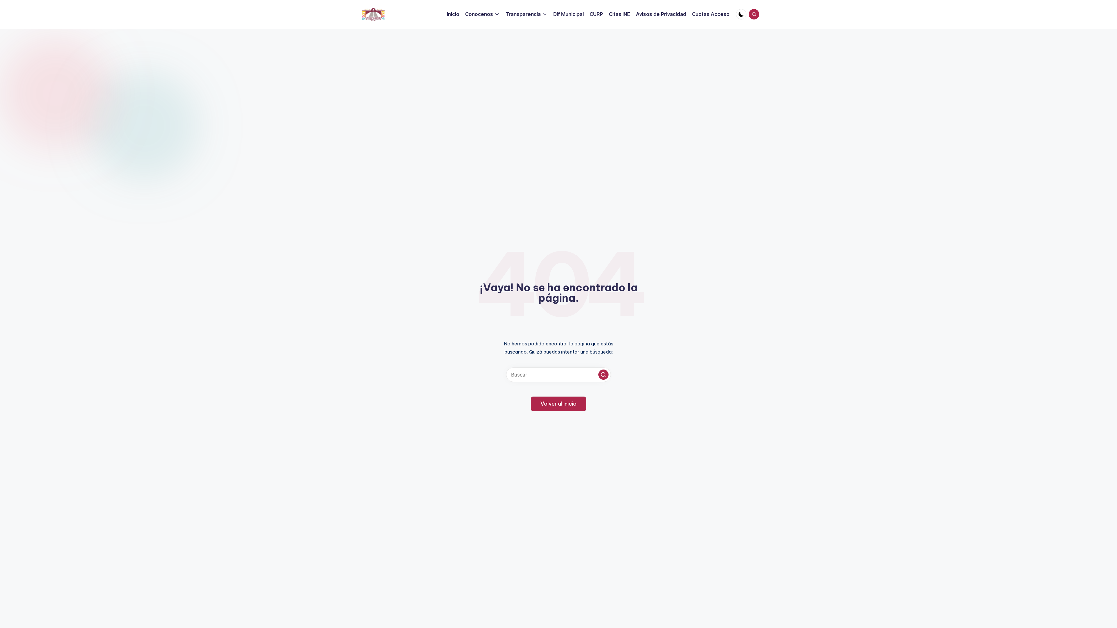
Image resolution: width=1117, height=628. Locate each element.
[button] (603, 375)
